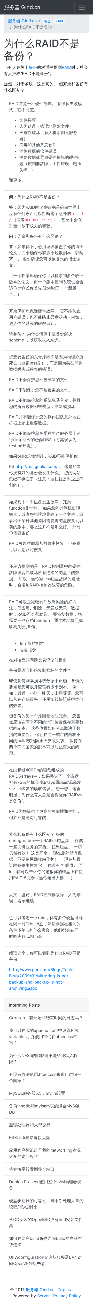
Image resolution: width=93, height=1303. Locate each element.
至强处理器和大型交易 (29, 1124)
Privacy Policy (67, 1295)
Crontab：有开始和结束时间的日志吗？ (46, 1017)
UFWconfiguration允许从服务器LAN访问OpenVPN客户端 (45, 1260)
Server (43, 1295)
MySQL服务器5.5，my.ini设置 (37, 1093)
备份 (47, 21)
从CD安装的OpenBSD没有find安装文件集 (46, 1222)
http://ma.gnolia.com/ (37, 466)
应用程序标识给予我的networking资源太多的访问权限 (45, 1153)
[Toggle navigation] (81, 7)
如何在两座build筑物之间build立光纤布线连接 (45, 1241)
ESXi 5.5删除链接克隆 (29, 1137)
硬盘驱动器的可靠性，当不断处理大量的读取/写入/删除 (46, 1203)
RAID (59, 21)
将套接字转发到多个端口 (32, 1169)
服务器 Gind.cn (22, 7)
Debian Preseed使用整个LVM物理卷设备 (45, 1184)
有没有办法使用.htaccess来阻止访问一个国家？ (45, 1077)
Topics (64, 1289)
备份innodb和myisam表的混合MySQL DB (44, 1109)
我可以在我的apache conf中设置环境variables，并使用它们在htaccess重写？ (44, 1036)
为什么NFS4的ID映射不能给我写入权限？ (43, 1058)
